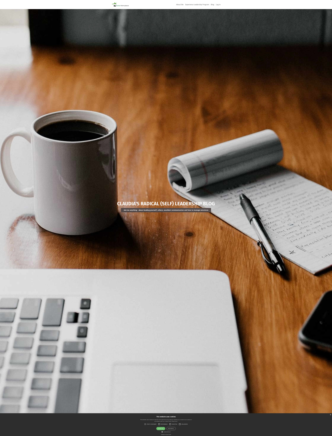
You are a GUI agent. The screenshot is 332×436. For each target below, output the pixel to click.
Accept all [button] (161, 428)
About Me (179, 4)
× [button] (330, 414)
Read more (174, 421)
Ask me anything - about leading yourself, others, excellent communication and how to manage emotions (166, 210)
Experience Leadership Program (197, 4)
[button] (166, 432)
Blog (212, 4)
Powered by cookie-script (166, 434)
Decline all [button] (171, 428)
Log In (218, 4)
